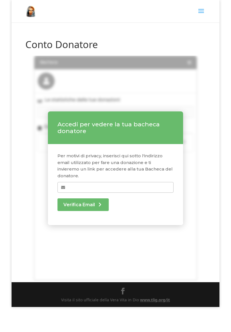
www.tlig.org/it (155, 299)
